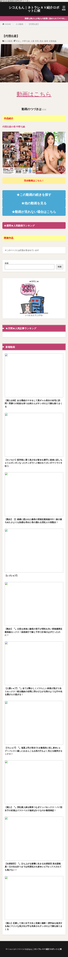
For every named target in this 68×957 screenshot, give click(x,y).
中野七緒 (26, 41)
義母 (46, 41)
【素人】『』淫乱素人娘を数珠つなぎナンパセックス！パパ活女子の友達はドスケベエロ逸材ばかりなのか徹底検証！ (33, 809)
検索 (7, 263)
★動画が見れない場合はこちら (34, 211)
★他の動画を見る (34, 203)
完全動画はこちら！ (34, 180)
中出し (18, 41)
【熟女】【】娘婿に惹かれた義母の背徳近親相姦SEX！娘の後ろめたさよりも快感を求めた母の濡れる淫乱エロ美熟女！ (33, 521)
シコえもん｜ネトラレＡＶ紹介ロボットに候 (34, 9)
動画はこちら (34, 93)
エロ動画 (19, 24)
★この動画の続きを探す (34, 194)
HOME (8, 24)
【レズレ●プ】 (11, 575)
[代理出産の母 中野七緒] (34, 172)
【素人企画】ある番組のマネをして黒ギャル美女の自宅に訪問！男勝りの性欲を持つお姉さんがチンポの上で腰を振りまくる (33, 403)
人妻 (32, 41)
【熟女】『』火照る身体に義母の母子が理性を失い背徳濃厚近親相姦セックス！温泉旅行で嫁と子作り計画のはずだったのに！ (33, 632)
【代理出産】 (33, 24)
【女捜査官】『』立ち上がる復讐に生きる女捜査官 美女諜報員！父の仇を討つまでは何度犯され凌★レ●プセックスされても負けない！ (33, 866)
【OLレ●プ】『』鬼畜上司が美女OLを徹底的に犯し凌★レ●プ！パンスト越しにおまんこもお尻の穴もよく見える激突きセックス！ (33, 750)
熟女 (41, 41)
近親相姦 (52, 41)
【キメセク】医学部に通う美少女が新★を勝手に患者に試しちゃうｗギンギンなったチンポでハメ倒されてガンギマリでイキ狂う (33, 462)
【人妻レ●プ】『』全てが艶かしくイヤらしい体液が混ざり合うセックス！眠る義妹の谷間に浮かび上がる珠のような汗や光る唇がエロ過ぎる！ (33, 691)
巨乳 (37, 41)
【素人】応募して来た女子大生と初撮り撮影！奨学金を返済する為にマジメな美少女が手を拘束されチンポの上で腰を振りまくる (33, 926)
